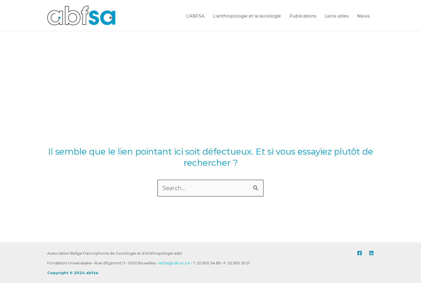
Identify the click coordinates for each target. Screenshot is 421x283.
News (363, 16)
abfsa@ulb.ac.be (174, 263)
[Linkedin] (371, 253)
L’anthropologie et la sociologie (247, 16)
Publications (303, 16)
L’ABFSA (195, 16)
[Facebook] (359, 253)
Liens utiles (337, 16)
